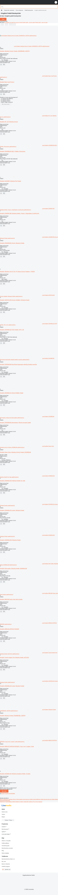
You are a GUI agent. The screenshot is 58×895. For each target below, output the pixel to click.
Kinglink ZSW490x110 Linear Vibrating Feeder (12, 510)
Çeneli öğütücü (9, 801)
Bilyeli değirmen (16, 801)
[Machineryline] (2, 10)
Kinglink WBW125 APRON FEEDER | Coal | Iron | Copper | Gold (17, 746)
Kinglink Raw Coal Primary (7, 82)
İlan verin (4, 791)
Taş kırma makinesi (37, 801)
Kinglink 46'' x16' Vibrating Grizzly (9, 121)
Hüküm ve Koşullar (6, 840)
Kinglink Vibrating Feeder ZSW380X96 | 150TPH (12, 715)
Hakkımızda (4, 811)
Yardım (3, 814)
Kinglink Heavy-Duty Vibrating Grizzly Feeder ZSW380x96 (15, 452)
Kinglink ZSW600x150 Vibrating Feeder (10, 540)
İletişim (3, 816)
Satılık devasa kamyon (46, 799)
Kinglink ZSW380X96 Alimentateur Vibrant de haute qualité (15, 422)
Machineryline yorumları (7, 848)
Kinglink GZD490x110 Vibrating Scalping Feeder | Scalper (15, 773)
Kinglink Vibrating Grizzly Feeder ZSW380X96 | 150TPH (15, 51)
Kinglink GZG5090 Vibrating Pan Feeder (10, 181)
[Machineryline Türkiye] (10, 2)
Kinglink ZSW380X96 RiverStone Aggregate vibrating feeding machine (18, 364)
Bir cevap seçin (5, 104)
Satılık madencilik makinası (26, 801)
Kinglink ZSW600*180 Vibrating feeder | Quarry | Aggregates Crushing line (19, 213)
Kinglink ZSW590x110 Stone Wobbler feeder (11, 393)
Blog (3, 850)
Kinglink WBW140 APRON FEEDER (9, 629)
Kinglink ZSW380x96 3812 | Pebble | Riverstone (12, 151)
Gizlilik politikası (5, 843)
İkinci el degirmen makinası (6, 799)
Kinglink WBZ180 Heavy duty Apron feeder (11, 599)
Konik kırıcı (3, 801)
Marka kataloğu (5, 853)
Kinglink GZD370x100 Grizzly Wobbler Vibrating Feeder (14, 300)
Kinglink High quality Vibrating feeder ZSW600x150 (13, 568)
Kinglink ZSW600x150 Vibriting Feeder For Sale (12, 480)
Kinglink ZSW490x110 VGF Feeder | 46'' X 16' (12, 329)
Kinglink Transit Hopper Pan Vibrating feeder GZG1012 (14, 657)
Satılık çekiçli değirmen (35, 799)
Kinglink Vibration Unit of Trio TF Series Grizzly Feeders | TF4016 (17, 271)
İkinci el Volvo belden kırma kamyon (21, 799)
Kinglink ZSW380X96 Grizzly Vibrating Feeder (12, 243)
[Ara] (56, 6)
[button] (56, 2)
